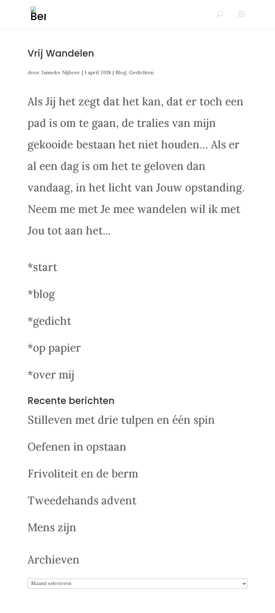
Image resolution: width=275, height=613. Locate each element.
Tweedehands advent (82, 500)
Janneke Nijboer (60, 72)
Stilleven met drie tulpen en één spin (121, 420)
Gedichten (141, 72)
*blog (41, 294)
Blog (120, 72)
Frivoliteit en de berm (83, 473)
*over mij (51, 374)
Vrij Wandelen (61, 53)
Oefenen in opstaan (77, 446)
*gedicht (49, 321)
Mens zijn (52, 527)
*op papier (54, 348)
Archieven (53, 559)
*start (42, 267)
